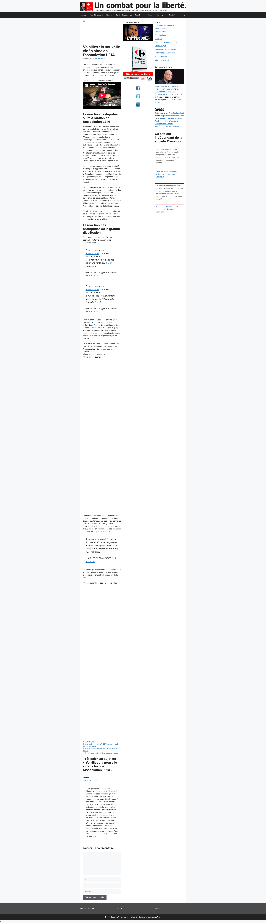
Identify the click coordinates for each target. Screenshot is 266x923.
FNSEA (86, 578)
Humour (151, 15)
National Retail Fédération (165, 49)
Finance (109, 15)
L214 (117, 744)
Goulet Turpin (160, 46)
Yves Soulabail (175, 113)
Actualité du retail (96, 15)
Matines (85, 746)
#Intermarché (92, 253)
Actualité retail (90, 742)
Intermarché (111, 744)
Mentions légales (87, 908)
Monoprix (92, 746)
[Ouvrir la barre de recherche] (183, 15)
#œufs (109, 263)
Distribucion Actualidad (164, 35)
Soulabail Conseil (162, 60)
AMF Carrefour (161, 32)
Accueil (84, 15)
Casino (97, 744)
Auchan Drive (90, 744)
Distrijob (158, 39)
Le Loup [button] (160, 15)
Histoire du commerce (124, 15)
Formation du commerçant (166, 42)
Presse (119, 908)
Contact (172, 15)
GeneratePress (155, 917)
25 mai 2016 (92, 275)
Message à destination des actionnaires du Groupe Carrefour (167, 174)
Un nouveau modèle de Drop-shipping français (101, 753)
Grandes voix (140, 15)
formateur (166, 89)
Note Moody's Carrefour (165, 53)
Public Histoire (161, 56)
